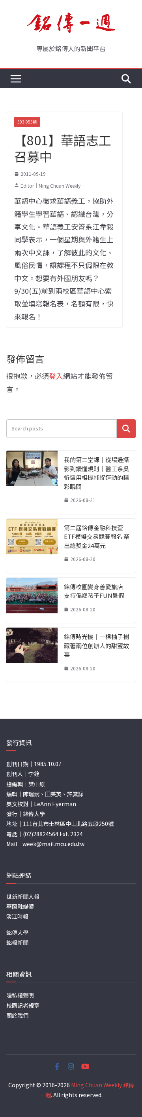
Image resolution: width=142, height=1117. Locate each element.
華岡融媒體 (20, 906)
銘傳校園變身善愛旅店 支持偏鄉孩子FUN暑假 (94, 591)
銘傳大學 (17, 932)
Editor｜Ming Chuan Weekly (50, 185)
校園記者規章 (22, 1005)
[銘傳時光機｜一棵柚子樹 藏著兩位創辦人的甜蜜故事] (32, 655)
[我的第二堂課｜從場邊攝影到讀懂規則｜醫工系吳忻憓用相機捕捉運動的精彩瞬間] (32, 482)
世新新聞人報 (22, 896)
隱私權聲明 (20, 995)
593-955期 (27, 122)
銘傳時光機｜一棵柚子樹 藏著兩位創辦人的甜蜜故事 (96, 645)
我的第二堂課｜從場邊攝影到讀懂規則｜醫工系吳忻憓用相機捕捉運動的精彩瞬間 (96, 473)
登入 (56, 376)
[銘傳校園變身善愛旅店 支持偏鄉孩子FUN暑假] (32, 600)
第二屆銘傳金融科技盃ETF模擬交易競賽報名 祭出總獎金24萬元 (96, 536)
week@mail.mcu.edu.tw (53, 844)
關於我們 (17, 1015)
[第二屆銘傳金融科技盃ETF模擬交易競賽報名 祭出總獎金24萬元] (32, 546)
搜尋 (126, 428)
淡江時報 (17, 916)
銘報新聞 (17, 942)
